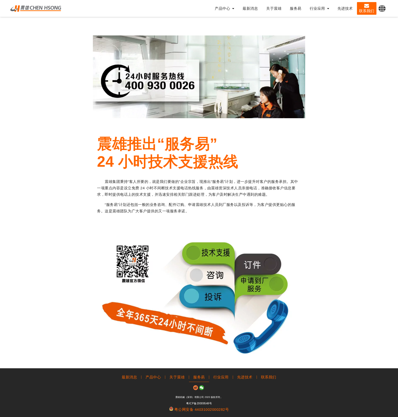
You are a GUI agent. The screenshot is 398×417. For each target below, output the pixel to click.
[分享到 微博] (195, 388)
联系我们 (366, 11)
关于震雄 (274, 8)
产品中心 (222, 8)
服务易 (295, 8)
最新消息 (250, 8)
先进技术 (345, 8)
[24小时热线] (393, 215)
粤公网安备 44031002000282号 (201, 409)
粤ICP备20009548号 (199, 403)
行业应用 (317, 8)
